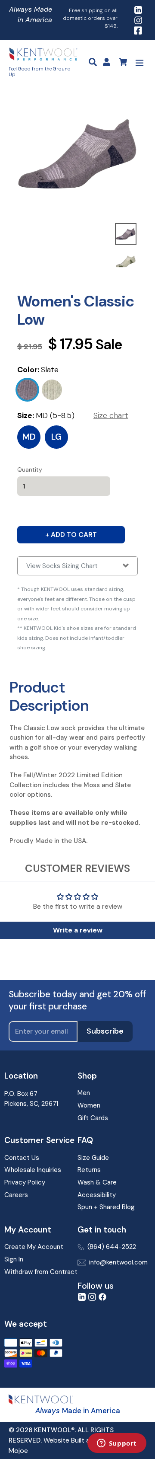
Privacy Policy (24, 1182)
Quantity (29, 469)
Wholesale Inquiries (32, 1169)
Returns (89, 1169)
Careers (16, 1195)
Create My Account (33, 1246)
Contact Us (21, 1157)
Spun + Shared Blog (106, 1207)
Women (89, 1105)
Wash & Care (97, 1182)
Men (84, 1093)
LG (56, 436)
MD (29, 436)
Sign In (13, 1259)
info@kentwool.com (118, 1262)
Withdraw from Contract (41, 1271)
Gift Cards (93, 1118)
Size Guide (93, 1157)
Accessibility (97, 1195)
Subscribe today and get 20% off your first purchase (77, 1000)
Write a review (77, 930)
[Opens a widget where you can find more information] (116, 1444)
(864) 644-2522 (111, 1246)
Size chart (110, 415)
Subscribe (105, 1031)
